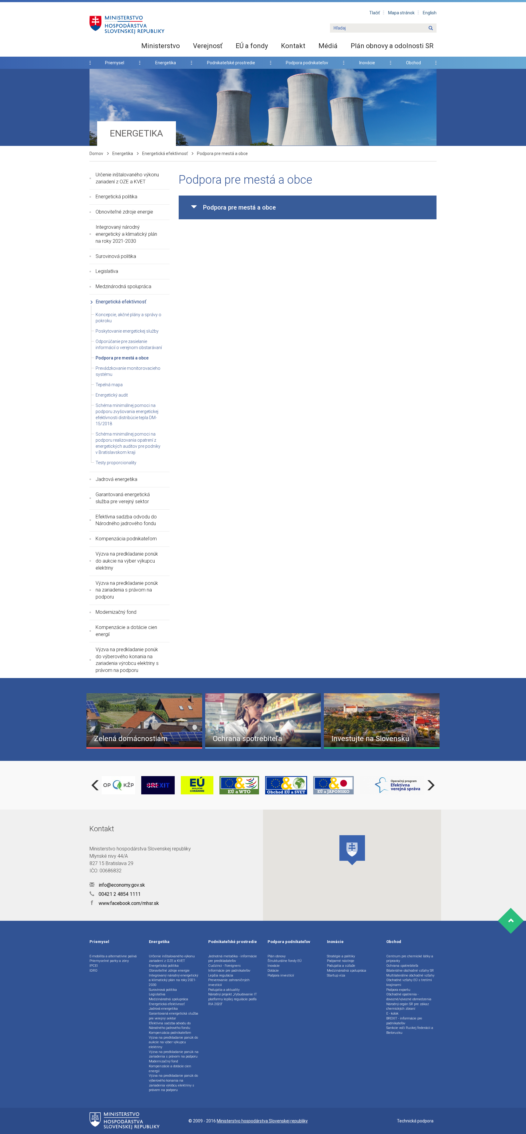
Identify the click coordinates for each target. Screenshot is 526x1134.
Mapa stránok (401, 12)
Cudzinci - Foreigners (224, 966)
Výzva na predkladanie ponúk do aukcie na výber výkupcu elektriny (127, 561)
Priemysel (114, 62)
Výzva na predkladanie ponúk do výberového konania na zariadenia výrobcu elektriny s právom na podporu (127, 660)
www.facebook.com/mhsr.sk (125, 903)
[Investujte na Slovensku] (382, 720)
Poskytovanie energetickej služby (127, 331)
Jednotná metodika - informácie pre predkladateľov (232, 958)
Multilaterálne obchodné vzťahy (410, 975)
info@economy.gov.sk (121, 885)
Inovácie (367, 62)
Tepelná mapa (109, 384)
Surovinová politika (116, 256)
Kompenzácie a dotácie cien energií (126, 630)
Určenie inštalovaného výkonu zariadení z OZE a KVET (127, 178)
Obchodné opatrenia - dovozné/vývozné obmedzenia (408, 996)
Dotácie (273, 971)
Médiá (328, 46)
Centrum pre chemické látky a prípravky (409, 958)
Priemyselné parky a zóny (109, 961)
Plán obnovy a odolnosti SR (392, 46)
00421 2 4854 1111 (119, 894)
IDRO (93, 971)
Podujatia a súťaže (341, 966)
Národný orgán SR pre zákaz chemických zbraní (407, 1006)
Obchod (413, 62)
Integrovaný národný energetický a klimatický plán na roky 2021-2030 (126, 234)
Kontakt (293, 46)
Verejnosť (208, 46)
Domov (96, 153)
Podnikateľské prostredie (231, 62)
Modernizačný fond (116, 612)
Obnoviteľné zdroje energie (124, 212)
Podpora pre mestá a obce (122, 357)
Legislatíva (107, 271)
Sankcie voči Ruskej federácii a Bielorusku (409, 1030)
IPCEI (93, 966)
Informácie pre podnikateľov (229, 971)
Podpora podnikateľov (307, 62)
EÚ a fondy (252, 46)
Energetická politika (116, 197)
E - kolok (392, 1014)
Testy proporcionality (116, 462)
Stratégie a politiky (341, 956)
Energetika (165, 62)
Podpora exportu (398, 990)
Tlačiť (374, 12)
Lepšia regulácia (220, 975)
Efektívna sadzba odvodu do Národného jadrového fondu (126, 520)
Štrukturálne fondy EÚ (285, 961)
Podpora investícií (281, 975)
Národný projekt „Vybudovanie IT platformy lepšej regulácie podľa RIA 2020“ (232, 999)
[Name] (431, 28)
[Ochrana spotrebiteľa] (263, 720)
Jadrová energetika (116, 479)
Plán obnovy (277, 956)
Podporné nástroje (340, 961)
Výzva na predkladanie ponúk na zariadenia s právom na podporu (127, 590)
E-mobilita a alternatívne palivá (113, 956)
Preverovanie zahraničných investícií (229, 982)
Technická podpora (415, 1120)
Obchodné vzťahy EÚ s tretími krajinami (409, 982)
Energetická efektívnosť (165, 153)
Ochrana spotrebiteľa (402, 966)
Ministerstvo (160, 46)
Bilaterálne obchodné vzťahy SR (410, 971)
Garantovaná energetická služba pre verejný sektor (123, 498)
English (430, 12)
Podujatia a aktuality (224, 990)
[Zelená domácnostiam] (144, 720)
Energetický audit (112, 395)
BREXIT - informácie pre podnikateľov (404, 1020)
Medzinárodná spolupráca (123, 286)
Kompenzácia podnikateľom (126, 539)
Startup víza (336, 975)
